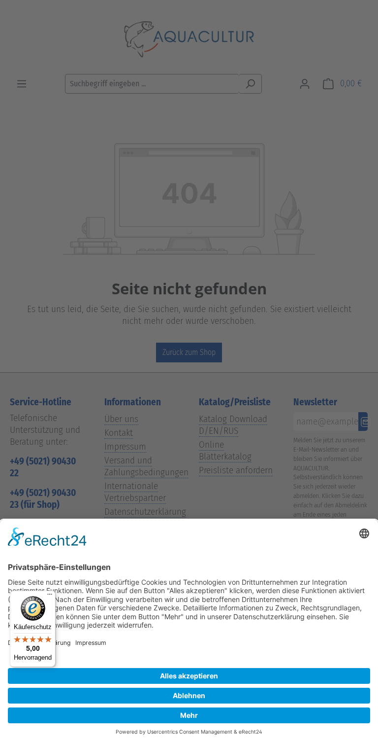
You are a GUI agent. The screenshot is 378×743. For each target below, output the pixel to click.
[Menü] (50, 596)
